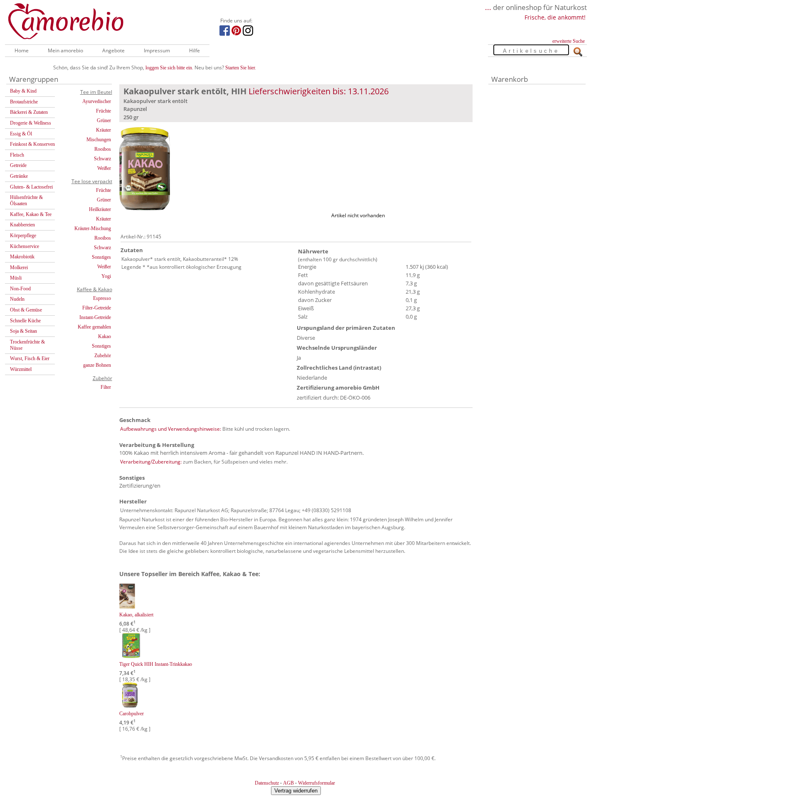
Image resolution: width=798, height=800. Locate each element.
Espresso (102, 298)
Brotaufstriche (24, 102)
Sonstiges (101, 257)
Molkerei (19, 267)
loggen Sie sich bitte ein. (169, 68)
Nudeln (17, 299)
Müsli (16, 278)
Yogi (106, 276)
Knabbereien (22, 225)
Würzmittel (21, 369)
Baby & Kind (23, 91)
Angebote (113, 50)
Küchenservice (24, 246)
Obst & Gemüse (26, 310)
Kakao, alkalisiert (136, 615)
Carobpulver (131, 714)
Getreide (18, 165)
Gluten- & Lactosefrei (31, 187)
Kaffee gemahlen (94, 327)
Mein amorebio (65, 50)
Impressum (157, 50)
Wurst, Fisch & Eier (29, 358)
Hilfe (194, 50)
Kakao (104, 336)
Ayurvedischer (96, 101)
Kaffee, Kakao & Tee (31, 214)
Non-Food (20, 289)
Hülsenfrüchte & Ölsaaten (26, 200)
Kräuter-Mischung (92, 228)
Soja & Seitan (23, 331)
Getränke (19, 176)
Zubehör (102, 355)
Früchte (103, 111)
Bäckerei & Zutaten (29, 112)
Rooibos (102, 149)
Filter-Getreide (96, 308)
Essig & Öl (21, 134)
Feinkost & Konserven (32, 144)
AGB (288, 783)
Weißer (104, 168)
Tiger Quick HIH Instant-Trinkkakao (155, 664)
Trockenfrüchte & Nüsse (27, 345)
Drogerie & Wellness (30, 123)
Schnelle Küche (25, 321)
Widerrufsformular (316, 783)
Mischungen (98, 139)
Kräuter (103, 130)
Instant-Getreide (95, 317)
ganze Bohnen (97, 365)
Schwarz (102, 159)
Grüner (104, 120)
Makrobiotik (22, 257)
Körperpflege (23, 235)
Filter (106, 387)
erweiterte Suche (568, 41)
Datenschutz (267, 783)
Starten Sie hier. (240, 68)
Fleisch (17, 155)
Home (22, 50)
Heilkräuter (100, 209)
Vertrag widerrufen (296, 791)
